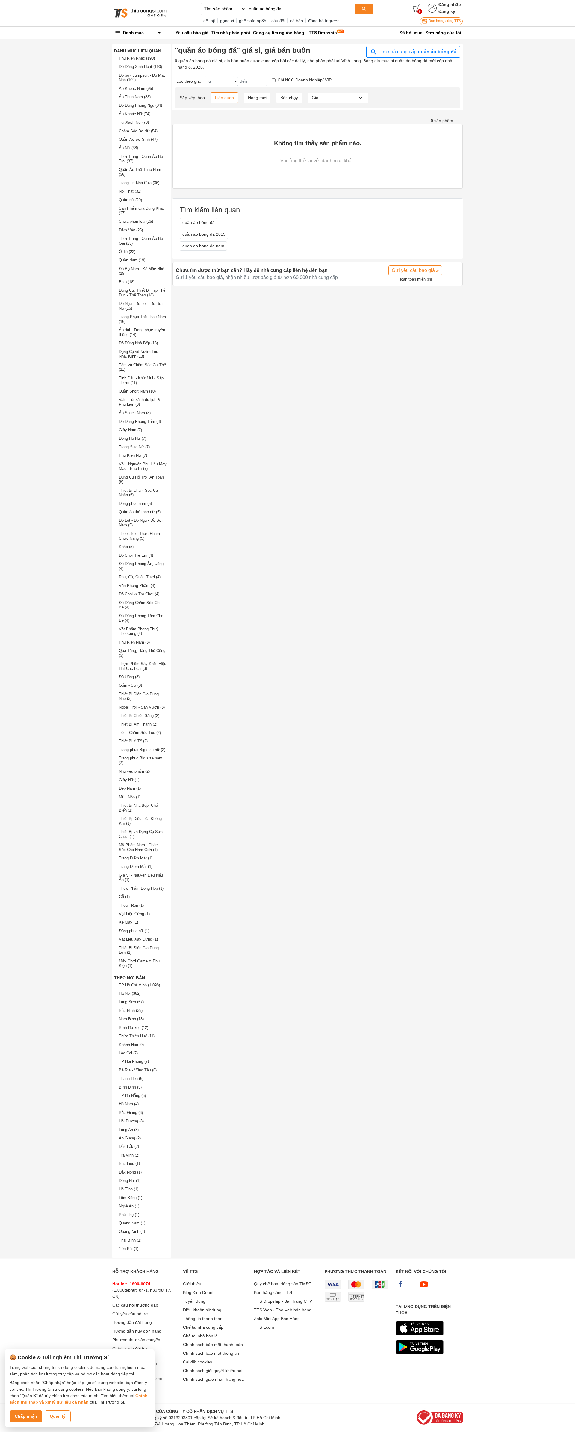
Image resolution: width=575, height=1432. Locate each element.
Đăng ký (446, 11)
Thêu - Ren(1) (131, 905)
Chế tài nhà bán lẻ (200, 1335)
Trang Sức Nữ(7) (134, 447)
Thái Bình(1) (130, 1240)
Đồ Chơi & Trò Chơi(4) (139, 594)
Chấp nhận (26, 1416)
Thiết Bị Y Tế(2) (133, 741)
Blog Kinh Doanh (199, 1292)
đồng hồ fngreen (324, 20)
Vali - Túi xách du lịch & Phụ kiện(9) (139, 402)
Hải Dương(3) (131, 1121)
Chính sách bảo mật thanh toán (213, 1344)
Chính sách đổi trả (129, 1348)
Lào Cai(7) (128, 1053)
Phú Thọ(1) (129, 1214)
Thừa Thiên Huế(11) (137, 1036)
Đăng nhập (449, 4)
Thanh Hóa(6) (131, 1078)
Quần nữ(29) (130, 200)
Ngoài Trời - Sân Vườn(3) (142, 707)
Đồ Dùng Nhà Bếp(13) (138, 343)
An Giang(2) (130, 1138)
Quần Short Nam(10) (137, 391)
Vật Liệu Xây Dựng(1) (138, 939)
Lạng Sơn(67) (131, 1002)
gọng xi (227, 20)
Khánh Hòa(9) (131, 1044)
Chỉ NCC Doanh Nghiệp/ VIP (305, 80)
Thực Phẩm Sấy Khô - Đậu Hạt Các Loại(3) (142, 666)
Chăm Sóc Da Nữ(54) (138, 131)
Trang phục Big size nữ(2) (142, 749)
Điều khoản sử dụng (202, 1309)
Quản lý (58, 1416)
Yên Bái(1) (128, 1248)
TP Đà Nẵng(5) (132, 1095)
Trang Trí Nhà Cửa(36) (139, 183)
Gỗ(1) (124, 896)
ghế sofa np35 (252, 20)
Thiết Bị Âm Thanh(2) (138, 724)
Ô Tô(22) (127, 251)
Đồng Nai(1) (129, 1180)
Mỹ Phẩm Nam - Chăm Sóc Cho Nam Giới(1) (139, 847)
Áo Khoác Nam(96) (136, 88)
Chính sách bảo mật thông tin (211, 1353)
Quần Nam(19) (132, 260)
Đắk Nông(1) (130, 1172)
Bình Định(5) (130, 1087)
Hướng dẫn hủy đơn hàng (136, 1331)
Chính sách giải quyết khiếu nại (212, 1370)
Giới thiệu (192, 1283)
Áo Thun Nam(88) (135, 97)
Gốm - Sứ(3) (130, 685)
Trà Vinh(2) (129, 1155)
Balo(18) (126, 282)
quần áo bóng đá (198, 222)
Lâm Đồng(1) (130, 1197)
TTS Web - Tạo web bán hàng (282, 1309)
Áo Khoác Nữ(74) (134, 114)
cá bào (296, 20)
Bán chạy (289, 97)
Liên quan (224, 97)
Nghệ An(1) (129, 1206)
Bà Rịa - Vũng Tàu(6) (138, 1070)
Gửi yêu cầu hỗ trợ (130, 1313)
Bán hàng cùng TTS (444, 21)
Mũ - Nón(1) (129, 797)
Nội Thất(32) (130, 191)
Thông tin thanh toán (203, 1318)
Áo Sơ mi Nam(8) (135, 413)
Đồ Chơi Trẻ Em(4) (136, 555)
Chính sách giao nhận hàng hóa (213, 1379)
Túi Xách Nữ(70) (134, 122)
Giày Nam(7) (130, 430)
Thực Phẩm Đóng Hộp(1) (141, 888)
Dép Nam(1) (130, 788)
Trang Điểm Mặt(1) (135, 858)
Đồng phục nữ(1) (134, 931)
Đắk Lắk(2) (129, 1146)
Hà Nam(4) (129, 1104)
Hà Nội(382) (129, 993)
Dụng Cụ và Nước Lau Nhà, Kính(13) (138, 354)
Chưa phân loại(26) (136, 221)
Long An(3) (129, 1129)
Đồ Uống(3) (129, 677)
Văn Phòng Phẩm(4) (137, 585)
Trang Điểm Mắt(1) (135, 866)
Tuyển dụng (194, 1301)
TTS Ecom (264, 1327)
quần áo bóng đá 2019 (204, 234)
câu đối (278, 20)
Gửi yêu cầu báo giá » (415, 270)
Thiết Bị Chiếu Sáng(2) (139, 715)
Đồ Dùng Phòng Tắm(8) (140, 421)
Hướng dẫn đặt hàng (132, 1322)
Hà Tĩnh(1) (128, 1189)
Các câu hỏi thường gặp (135, 1305)
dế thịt (209, 20)
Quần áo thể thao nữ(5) (140, 512)
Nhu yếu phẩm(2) (134, 771)
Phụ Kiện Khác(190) (137, 58)
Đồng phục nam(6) (135, 503)
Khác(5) (126, 546)
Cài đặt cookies (197, 1362)
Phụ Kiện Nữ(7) (133, 455)
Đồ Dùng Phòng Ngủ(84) (140, 105)
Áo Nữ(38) (128, 148)
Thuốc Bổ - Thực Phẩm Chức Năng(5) (139, 536)
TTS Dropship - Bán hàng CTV (283, 1301)
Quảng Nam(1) (132, 1223)
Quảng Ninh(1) (132, 1231)
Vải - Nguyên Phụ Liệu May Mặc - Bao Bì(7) (143, 466)
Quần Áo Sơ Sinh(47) (138, 139)
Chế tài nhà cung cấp (203, 1327)
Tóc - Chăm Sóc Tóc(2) (140, 732)
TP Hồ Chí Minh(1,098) (139, 985)
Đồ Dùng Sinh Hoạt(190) (140, 66)
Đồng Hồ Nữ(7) (132, 438)
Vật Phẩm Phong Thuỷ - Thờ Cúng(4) (140, 631)
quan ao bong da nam (203, 245)
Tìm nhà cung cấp (416, 51)
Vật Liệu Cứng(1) (134, 914)
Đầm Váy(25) (131, 230)
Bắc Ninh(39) (131, 1010)
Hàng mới (257, 97)
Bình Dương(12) (133, 1027)
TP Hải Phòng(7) (134, 1061)
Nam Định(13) (131, 1019)
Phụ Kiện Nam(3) (134, 642)
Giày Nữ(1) (129, 780)
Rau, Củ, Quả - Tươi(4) (140, 577)
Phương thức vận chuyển (136, 1339)
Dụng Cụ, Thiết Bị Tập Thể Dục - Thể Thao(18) (142, 292)
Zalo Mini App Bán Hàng (277, 1318)
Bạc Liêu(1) (129, 1163)
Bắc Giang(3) (131, 1112)
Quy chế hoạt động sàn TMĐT (282, 1283)
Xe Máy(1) (128, 922)
